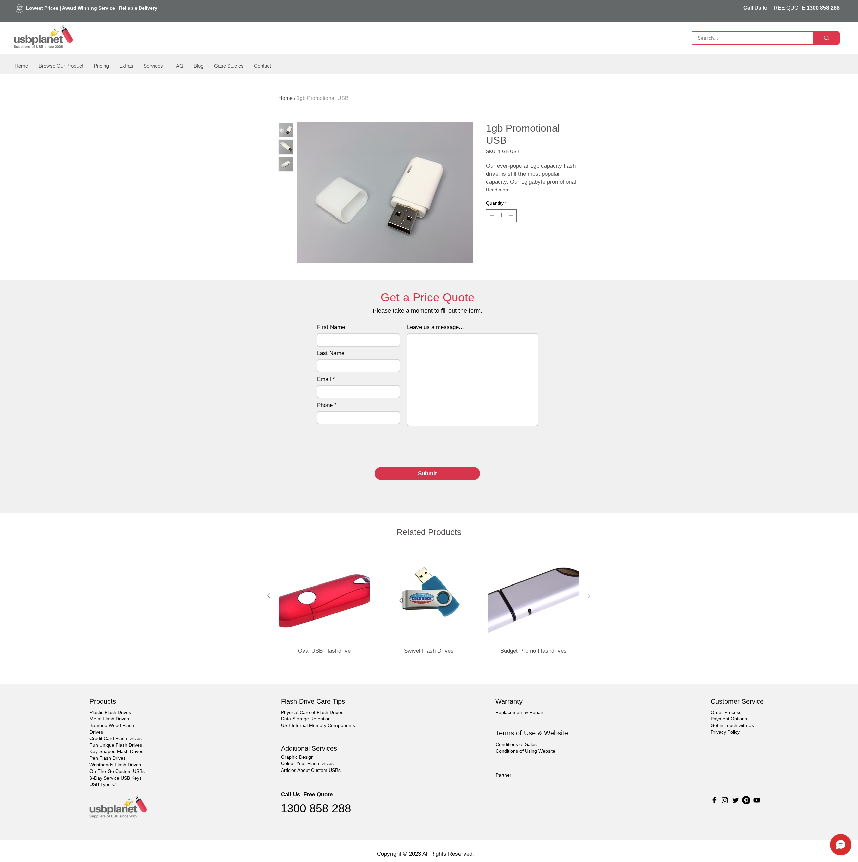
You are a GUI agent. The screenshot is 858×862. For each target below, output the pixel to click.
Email (324, 379)
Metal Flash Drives (109, 718)
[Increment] (511, 216)
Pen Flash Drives (107, 758)
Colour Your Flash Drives (307, 763)
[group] (429, 608)
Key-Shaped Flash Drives (116, 751)
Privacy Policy (725, 732)
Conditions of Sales (516, 744)
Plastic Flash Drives (110, 712)
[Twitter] (735, 800)
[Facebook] (714, 800)
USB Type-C (102, 784)
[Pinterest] (746, 800)
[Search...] (826, 38)
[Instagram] (725, 800)
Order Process (726, 712)
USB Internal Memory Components (318, 725)
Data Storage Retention (306, 718)
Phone (325, 405)
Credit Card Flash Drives (115, 738)
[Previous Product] (269, 596)
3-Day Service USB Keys (115, 778)
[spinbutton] (501, 216)
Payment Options (729, 718)
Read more (498, 189)
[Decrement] (491, 216)
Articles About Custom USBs (311, 770)
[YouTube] (757, 800)
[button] (60, 65)
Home (285, 98)
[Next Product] (589, 596)
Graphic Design (297, 757)
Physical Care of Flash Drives (312, 712)
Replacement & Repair (519, 712)
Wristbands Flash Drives (115, 764)
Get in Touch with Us (732, 725)
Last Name (330, 353)
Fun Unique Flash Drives (115, 745)
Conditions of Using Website (525, 751)
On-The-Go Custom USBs (117, 771)
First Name (331, 327)
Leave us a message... (435, 327)
